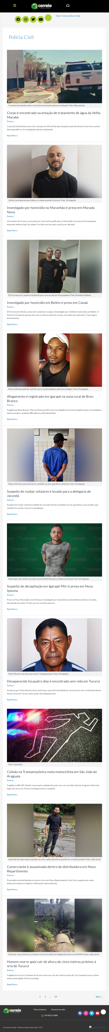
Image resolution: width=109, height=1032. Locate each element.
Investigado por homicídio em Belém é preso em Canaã (47, 303)
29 (55, 996)
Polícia (10, 121)
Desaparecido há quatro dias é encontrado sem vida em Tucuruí (53, 681)
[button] (14, 5)
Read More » (12, 135)
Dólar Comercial (63, 16)
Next (99, 996)
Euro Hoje (75, 16)
